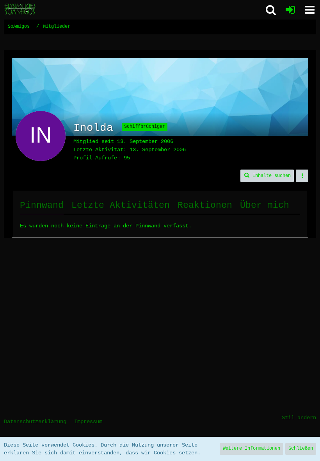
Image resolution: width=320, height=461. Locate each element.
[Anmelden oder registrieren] (290, 10)
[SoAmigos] (20, 9)
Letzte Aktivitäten (120, 205)
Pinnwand (42, 205)
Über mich (264, 205)
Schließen (300, 448)
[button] (310, 10)
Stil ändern (299, 418)
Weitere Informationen (251, 448)
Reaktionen (205, 205)
